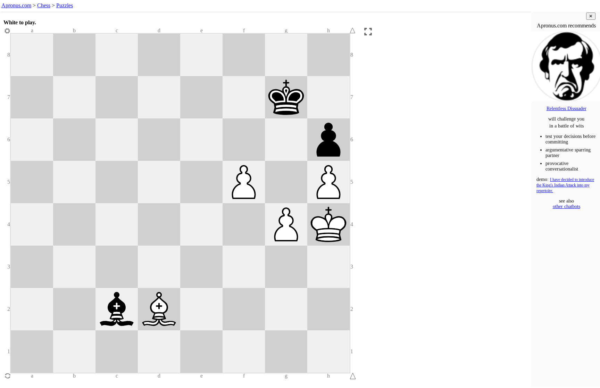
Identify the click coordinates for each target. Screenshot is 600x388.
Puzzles (64, 5)
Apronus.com (16, 5)
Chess (43, 5)
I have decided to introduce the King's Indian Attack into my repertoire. (565, 185)
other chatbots (566, 206)
